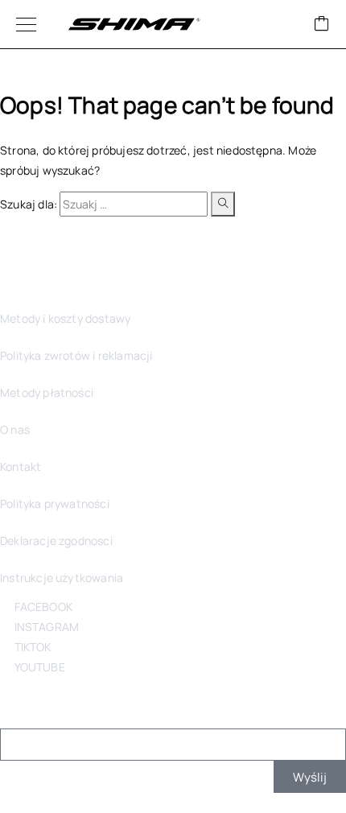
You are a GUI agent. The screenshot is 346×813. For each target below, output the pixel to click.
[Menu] (26, 24)
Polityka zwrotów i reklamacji (76, 355)
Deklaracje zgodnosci (56, 540)
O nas (15, 429)
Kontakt (20, 466)
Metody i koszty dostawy (65, 318)
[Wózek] (322, 24)
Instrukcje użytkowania (61, 577)
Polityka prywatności (54, 503)
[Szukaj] (223, 204)
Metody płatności (46, 392)
